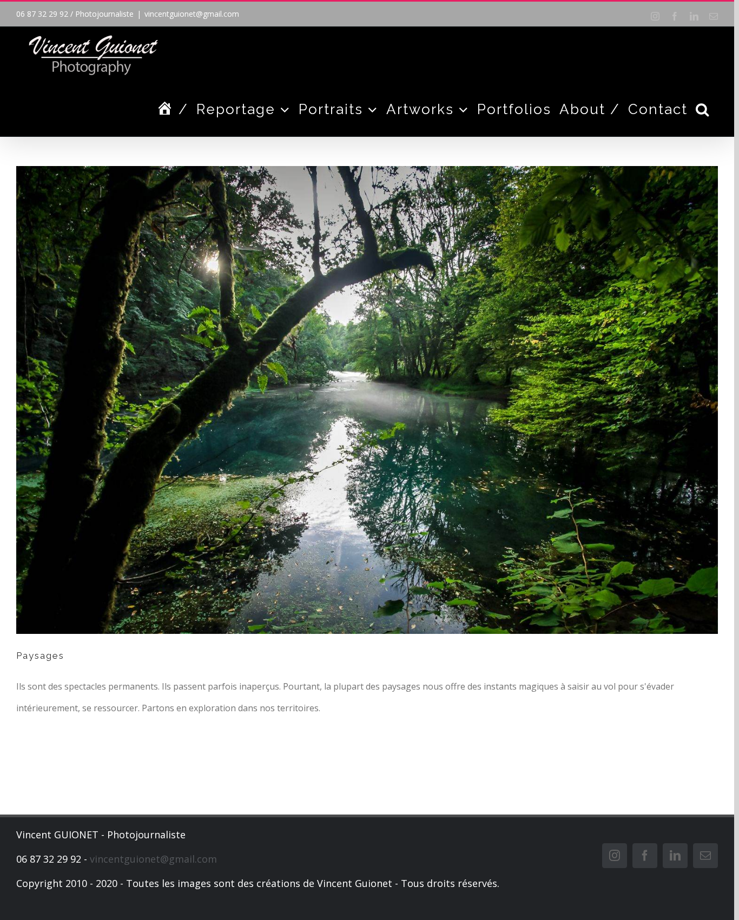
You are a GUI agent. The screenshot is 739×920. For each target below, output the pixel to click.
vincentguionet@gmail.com (191, 14)
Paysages (40, 655)
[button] (703, 109)
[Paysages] (367, 400)
